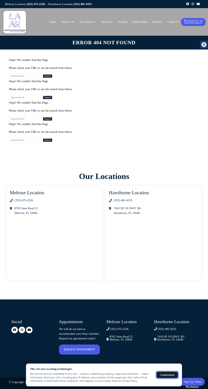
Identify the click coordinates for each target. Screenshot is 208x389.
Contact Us (173, 21)
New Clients (86, 21)
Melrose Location (15, 4)
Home (53, 21)
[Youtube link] (198, 4)
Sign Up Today (193, 381)
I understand (167, 375)
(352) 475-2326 (35, 4)
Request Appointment (79, 349)
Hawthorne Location (60, 4)
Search (47, 76)
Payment (122, 21)
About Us (66, 21)
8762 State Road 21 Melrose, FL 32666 (121, 338)
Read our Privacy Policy (124, 380)
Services (105, 21)
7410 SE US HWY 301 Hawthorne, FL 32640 (171, 338)
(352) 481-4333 (82, 4)
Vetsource (157, 21)
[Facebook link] (188, 4)
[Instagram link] (193, 4)
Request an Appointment (193, 22)
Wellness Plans (139, 21)
